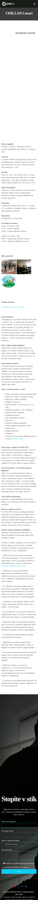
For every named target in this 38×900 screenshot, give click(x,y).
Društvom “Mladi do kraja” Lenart (13, 566)
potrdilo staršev (17, 439)
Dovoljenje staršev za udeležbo (14, 307)
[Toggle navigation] (27, 4)
